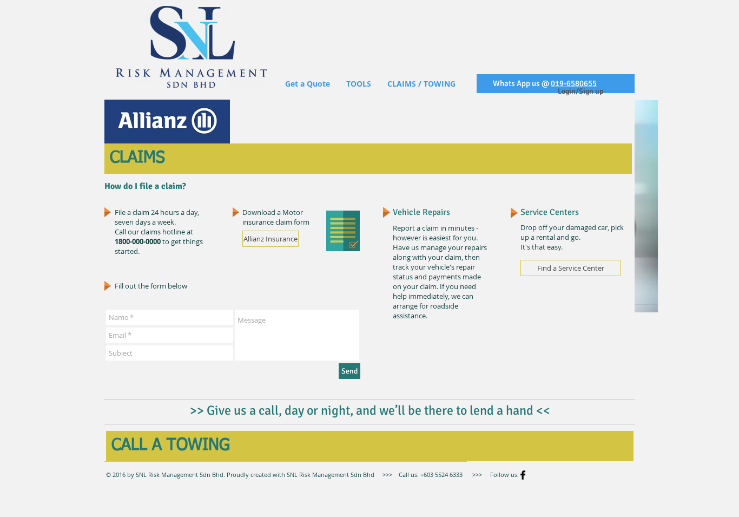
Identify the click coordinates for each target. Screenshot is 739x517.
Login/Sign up (580, 91)
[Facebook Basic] (522, 475)
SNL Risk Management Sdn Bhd (329, 474)
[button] (358, 83)
